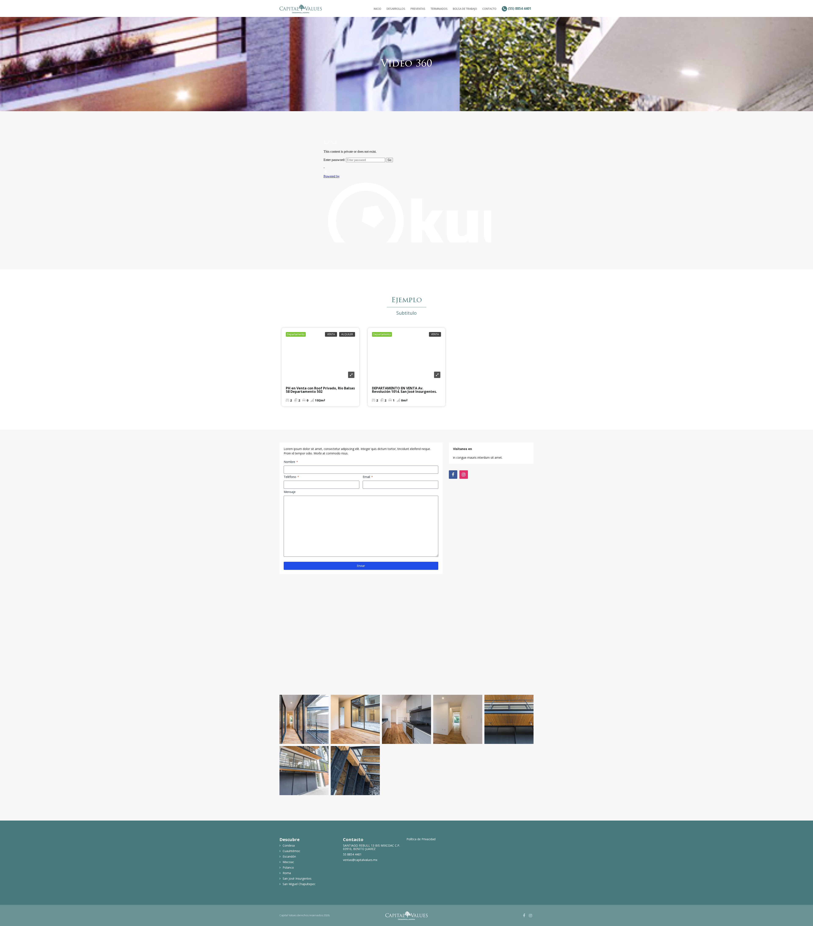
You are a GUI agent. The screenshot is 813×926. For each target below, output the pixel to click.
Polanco (288, 867)
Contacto (489, 9)
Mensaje (290, 492)
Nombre (291, 462)
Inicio (377, 9)
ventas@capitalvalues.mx (360, 860)
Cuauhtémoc (291, 851)
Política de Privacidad (421, 839)
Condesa (289, 845)
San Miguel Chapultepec (299, 884)
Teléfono (291, 477)
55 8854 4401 (352, 854)
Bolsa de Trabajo (465, 9)
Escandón (289, 856)
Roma (287, 873)
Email (368, 477)
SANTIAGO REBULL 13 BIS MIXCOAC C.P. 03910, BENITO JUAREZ (371, 847)
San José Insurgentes (297, 878)
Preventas (418, 9)
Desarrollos (396, 9)
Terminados (439, 9)
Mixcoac (288, 862)
